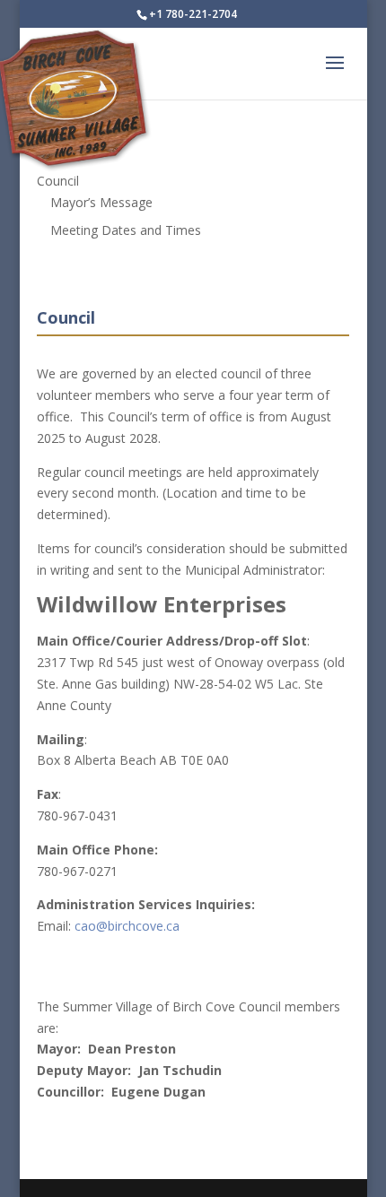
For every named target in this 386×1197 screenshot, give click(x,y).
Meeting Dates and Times (125, 230)
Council (58, 180)
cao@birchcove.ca (127, 925)
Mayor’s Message (101, 202)
